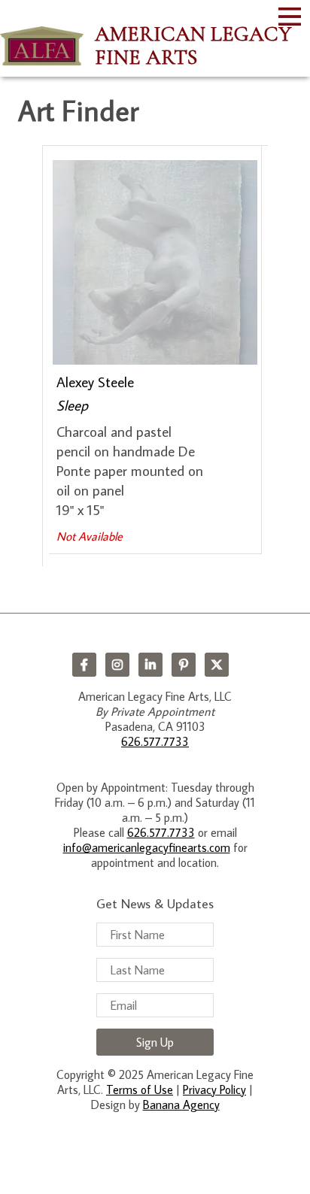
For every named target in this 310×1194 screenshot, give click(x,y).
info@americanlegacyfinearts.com (146, 847)
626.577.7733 (155, 741)
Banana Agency (181, 1104)
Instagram (117, 665)
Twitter (217, 665)
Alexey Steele (95, 381)
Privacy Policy (214, 1089)
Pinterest (184, 665)
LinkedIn (150, 665)
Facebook (84, 665)
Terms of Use (139, 1089)
